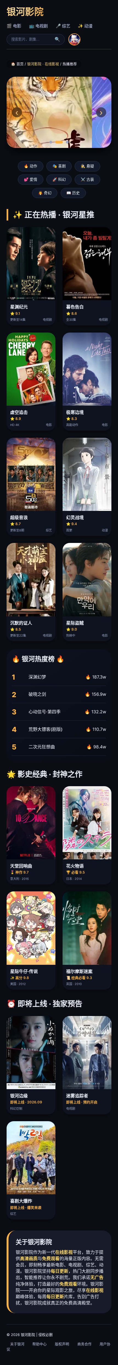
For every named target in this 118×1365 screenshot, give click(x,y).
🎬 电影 (14, 25)
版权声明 (62, 1344)
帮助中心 (39, 1344)
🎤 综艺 (63, 25)
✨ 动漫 (85, 25)
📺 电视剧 (38, 25)
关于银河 (17, 1344)
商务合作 (84, 1344)
